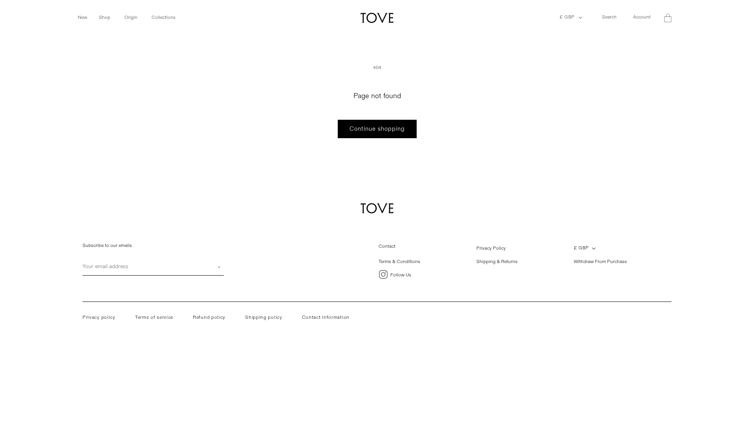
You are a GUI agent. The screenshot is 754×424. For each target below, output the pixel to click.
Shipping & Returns (497, 262)
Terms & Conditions (399, 262)
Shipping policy (263, 317)
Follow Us (400, 275)
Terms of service (154, 317)
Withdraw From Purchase (600, 262)
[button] (86, 18)
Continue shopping (377, 129)
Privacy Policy (491, 248)
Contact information (326, 317)
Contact (387, 246)
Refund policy (209, 317)
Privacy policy (98, 317)
